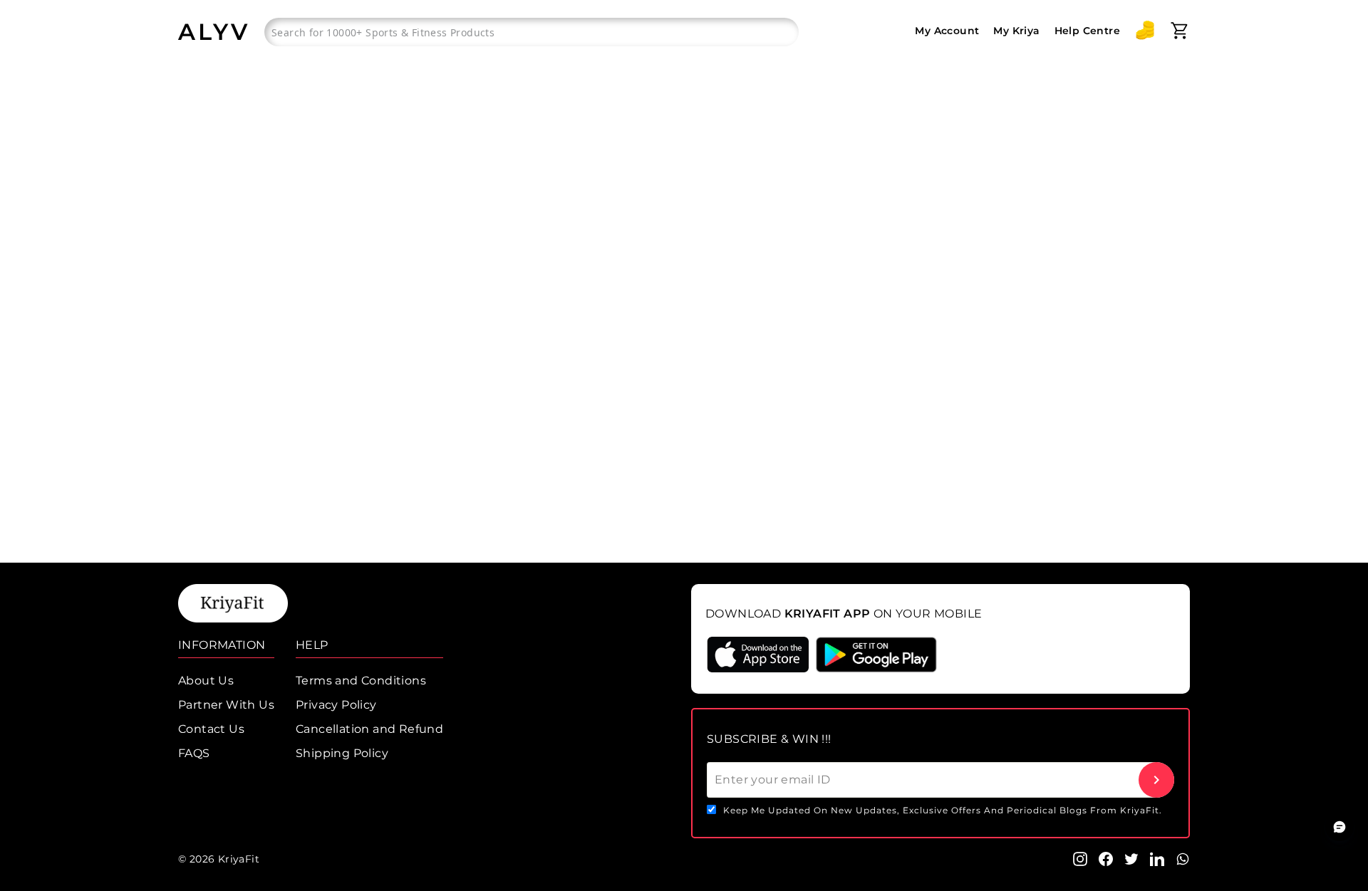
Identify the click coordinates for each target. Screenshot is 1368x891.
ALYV (214, 32)
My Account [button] (947, 30)
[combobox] (531, 32)
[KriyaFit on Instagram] (1080, 858)
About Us (206, 680)
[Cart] (1180, 31)
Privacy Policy (336, 705)
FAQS (194, 753)
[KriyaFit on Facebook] (1106, 858)
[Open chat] (1339, 827)
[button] (1145, 30)
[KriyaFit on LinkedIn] (1157, 858)
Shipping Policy (342, 753)
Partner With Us (226, 705)
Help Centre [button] (1087, 30)
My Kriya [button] (1016, 30)
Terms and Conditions (361, 680)
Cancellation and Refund (369, 729)
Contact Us (211, 729)
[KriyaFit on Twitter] (1131, 858)
